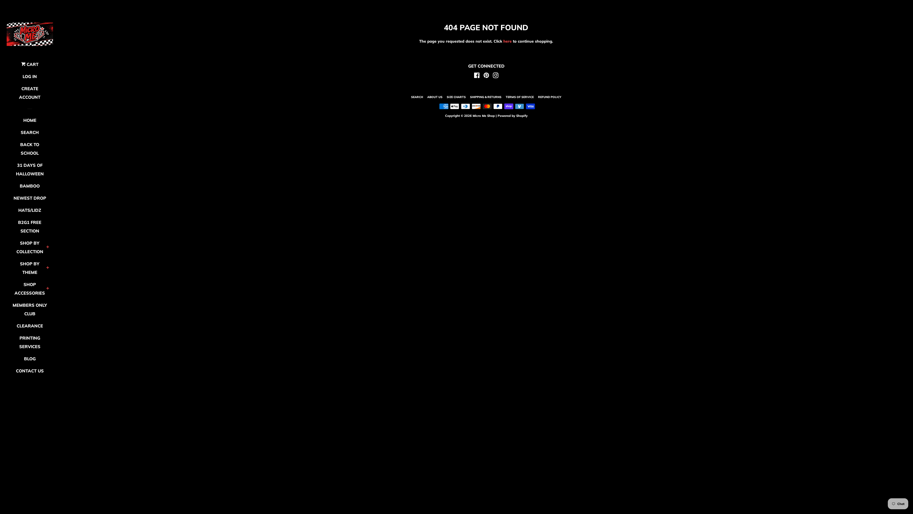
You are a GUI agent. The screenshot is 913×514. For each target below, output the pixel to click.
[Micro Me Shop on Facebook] (477, 76)
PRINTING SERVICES (29, 342)
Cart (32, 64)
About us (434, 97)
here (507, 41)
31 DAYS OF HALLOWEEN (30, 170)
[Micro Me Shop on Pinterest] (486, 76)
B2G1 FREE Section (29, 227)
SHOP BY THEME (29, 268)
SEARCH (30, 132)
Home (29, 120)
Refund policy (549, 97)
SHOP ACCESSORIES (30, 289)
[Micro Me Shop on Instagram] (496, 76)
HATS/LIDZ (29, 210)
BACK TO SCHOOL (29, 149)
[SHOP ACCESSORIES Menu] (47, 288)
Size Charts (456, 97)
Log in (30, 76)
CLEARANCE (30, 326)
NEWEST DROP (30, 198)
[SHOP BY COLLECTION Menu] (47, 247)
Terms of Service (520, 97)
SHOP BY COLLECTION (29, 247)
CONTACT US (30, 371)
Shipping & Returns (485, 97)
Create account (29, 93)
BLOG (30, 358)
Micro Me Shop (484, 116)
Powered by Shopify (513, 116)
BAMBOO (30, 186)
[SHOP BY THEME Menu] (47, 268)
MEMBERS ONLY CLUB (30, 309)
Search (417, 97)
